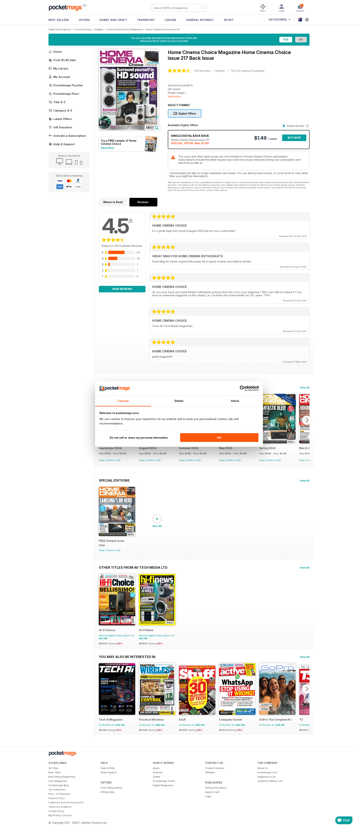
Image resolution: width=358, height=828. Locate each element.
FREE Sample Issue (111, 540)
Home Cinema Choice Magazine (124, 29)
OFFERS (84, 20)
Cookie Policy (56, 811)
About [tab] (235, 400)
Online (156, 776)
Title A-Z (59, 102)
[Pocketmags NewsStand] (67, 7)
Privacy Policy (56, 798)
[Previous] (101, 688)
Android (157, 772)
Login (208, 796)
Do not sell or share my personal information (139, 437)
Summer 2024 (188, 448)
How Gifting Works (111, 787)
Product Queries (214, 768)
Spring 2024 (267, 448)
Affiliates (210, 772)
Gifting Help (107, 791)
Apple (156, 768)
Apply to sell (212, 791)
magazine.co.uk (266, 776)
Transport (146, 20)
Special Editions (114, 480)
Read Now (107, 147)
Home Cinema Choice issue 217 (162, 29)
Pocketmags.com (267, 772)
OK (219, 437)
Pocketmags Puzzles (68, 85)
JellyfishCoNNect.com (270, 780)
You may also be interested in (127, 657)
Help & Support (64, 144)
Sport (229, 20)
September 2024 (110, 448)
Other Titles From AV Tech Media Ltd (133, 567)
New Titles (54, 772)
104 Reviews (202, 70)
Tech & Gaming (82, 29)
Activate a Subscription (69, 136)
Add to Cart (113, 460)
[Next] (306, 420)
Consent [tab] (123, 400)
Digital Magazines (163, 785)
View (102, 460)
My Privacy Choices (60, 815)
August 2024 (147, 448)
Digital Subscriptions (59, 29)
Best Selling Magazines (61, 776)
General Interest (200, 20)
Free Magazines (57, 780)
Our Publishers (57, 789)
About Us (262, 768)
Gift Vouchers (62, 127)
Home (57, 51)
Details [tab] (179, 400)
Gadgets (98, 29)
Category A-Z (62, 110)
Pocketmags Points (164, 780)
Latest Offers (62, 119)
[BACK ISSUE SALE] (277, 442)
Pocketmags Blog (58, 785)
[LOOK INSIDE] (128, 129)
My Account (61, 77)
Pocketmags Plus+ (66, 93)
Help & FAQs (108, 768)
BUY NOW (294, 137)
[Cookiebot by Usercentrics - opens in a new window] (242, 388)
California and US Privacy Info (66, 802)
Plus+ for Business (59, 793)
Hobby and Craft (113, 20)
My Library (60, 68)
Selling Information (216, 787)
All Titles (53, 768)
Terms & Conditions (59, 806)
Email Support (109, 772)
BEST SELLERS (58, 20)
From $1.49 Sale (64, 60)
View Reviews (122, 289)
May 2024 (225, 448)
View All (305, 387)
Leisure (170, 20)
